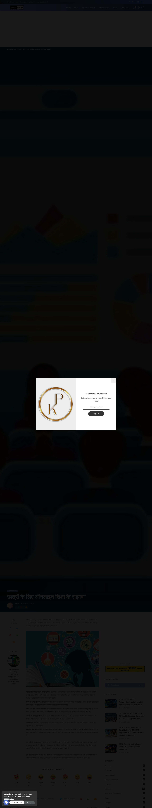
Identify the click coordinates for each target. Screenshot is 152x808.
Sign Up (96, 414)
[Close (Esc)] (113, 380)
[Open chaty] (6, 802)
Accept (29, 803)
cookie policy (9, 799)
